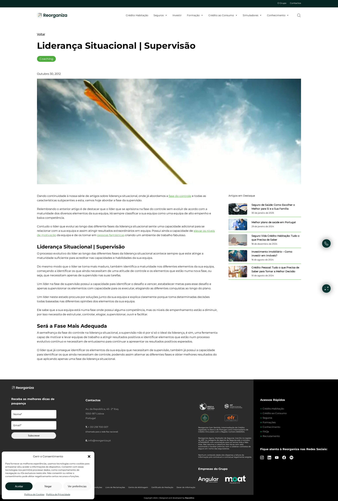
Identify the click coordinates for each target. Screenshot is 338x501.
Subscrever (34, 435)
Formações (269, 422)
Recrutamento (271, 436)
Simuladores (250, 15)
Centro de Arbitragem (138, 487)
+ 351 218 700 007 (98, 427)
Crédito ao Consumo (221, 15)
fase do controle (180, 196)
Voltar (41, 34)
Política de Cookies (34, 494)
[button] (89, 456)
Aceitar (19, 486)
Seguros (159, 15)
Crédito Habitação (137, 15)
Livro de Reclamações (115, 487)
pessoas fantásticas (110, 235)
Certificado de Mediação (162, 487)
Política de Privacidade (58, 494)
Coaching (46, 59)
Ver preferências (77, 486)
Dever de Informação (186, 487)
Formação (193, 15)
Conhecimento (276, 15)
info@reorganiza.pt (99, 440)
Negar (48, 486)
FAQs (266, 431)
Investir (177, 15)
